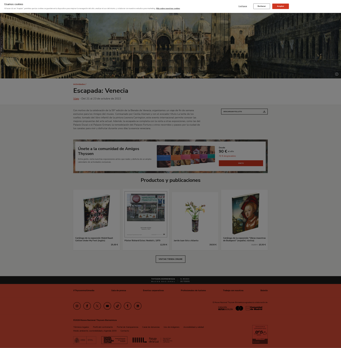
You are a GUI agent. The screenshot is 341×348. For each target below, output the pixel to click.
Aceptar (280, 6)
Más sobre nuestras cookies (168, 8)
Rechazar (262, 6)
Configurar (242, 6)
